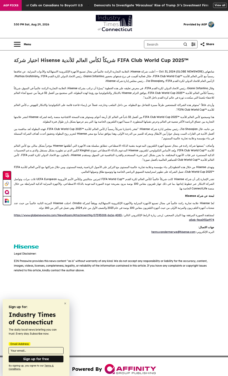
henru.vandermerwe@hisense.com (173, 232)
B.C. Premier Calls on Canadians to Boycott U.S (47, 5)
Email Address (19, 344)
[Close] (65, 303)
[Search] (185, 44)
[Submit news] (7, 175)
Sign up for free (36, 359)
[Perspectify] (7, 184)
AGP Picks (10, 5)
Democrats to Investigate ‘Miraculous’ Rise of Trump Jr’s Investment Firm (151, 5)
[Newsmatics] (7, 200)
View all (220, 5)
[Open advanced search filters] (193, 44)
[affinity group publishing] (7, 192)
